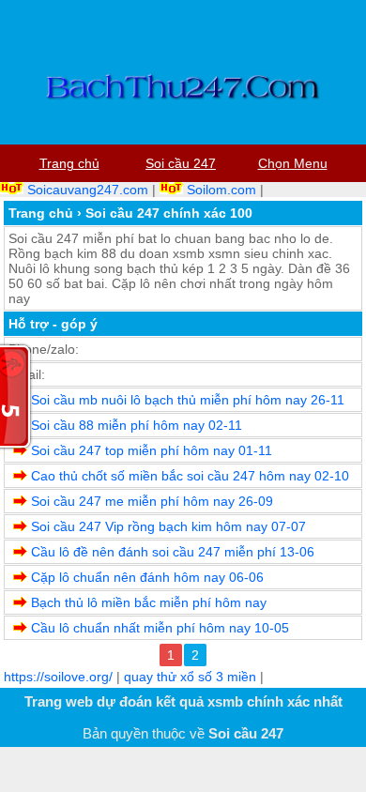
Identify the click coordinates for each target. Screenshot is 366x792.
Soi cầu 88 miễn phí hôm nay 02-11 (136, 425)
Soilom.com (221, 189)
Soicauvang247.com (87, 189)
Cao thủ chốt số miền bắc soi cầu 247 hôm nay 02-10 (190, 475)
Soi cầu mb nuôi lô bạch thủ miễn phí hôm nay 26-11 (187, 399)
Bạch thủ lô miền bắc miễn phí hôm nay (149, 602)
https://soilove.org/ (58, 676)
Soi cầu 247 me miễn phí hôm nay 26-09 (152, 501)
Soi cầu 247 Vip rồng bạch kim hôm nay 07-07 (168, 526)
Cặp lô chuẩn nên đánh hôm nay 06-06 (147, 577)
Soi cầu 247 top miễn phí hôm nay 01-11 (151, 450)
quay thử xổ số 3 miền (190, 676)
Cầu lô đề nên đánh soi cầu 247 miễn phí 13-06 (172, 551)
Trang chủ (40, 213)
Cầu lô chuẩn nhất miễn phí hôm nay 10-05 (160, 627)
